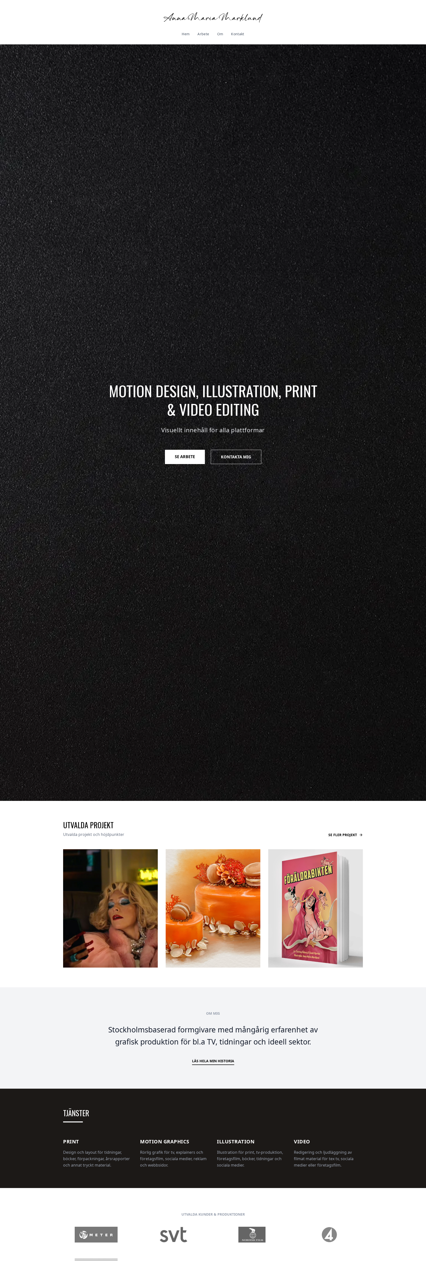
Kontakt (237, 34)
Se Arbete (185, 456)
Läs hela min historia (213, 1061)
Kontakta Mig (236, 457)
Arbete (203, 34)
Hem (186, 34)
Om (220, 34)
